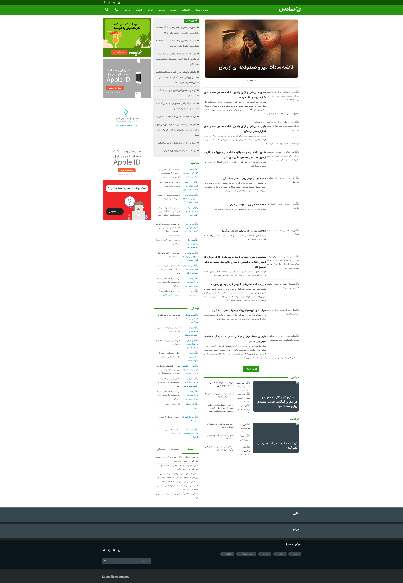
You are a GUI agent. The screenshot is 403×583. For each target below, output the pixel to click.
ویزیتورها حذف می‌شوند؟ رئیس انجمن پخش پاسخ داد (238, 284)
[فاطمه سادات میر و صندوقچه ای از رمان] (251, 49)
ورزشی (127, 10)
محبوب (175, 449)
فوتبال (228, 554)
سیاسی (161, 10)
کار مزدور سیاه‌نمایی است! (169, 291)
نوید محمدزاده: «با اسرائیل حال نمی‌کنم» (277, 445)
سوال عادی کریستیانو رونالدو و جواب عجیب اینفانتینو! (239, 310)
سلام (265, 554)
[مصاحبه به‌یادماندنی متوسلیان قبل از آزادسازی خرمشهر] (243, 450)
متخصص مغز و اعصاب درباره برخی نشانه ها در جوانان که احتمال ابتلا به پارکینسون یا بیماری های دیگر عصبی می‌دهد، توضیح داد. (235, 262)
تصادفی (161, 449)
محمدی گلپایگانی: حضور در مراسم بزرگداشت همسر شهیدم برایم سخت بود (277, 402)
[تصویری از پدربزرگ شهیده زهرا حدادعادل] (243, 438)
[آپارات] (114, 2)
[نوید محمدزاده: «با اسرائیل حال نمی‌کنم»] (276, 438)
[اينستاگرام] (109, 2)
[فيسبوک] (104, 2)
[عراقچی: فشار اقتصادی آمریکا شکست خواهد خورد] (243, 386)
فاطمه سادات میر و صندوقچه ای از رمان (256, 67)
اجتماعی (173, 10)
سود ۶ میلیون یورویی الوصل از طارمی (247, 205)
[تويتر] (109, 551)
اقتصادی (186, 10)
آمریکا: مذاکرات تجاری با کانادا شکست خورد (177, 117)
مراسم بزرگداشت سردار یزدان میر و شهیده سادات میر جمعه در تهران (168, 282)
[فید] (119, 2)
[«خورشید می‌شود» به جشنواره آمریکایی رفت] (243, 427)
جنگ (296, 554)
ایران (280, 554)
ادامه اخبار (251, 368)
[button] (247, 80)
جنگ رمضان (247, 554)
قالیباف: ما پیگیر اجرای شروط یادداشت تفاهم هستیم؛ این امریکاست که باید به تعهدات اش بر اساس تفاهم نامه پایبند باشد (177, 77)
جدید (190, 449)
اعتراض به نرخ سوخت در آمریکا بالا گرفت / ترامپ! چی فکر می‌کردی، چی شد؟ (168, 227)
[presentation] (207, 43)
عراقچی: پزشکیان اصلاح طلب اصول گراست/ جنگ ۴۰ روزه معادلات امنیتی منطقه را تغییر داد (220, 408)
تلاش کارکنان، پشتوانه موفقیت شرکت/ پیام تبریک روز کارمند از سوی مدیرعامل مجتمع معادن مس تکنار (177, 59)
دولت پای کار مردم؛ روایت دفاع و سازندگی (244, 179)
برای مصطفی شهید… (171, 404)
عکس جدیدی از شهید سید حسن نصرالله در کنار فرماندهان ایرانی (168, 269)
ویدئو (295, 529)
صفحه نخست (201, 10)
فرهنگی (138, 10)
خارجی (150, 10)
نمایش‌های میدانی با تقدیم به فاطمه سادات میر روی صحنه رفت (169, 382)
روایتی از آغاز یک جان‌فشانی (169, 417)
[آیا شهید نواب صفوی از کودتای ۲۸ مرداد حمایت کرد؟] (243, 397)
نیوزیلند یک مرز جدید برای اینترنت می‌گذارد (244, 231)
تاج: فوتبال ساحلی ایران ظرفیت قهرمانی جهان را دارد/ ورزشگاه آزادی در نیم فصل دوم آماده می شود (177, 130)
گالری (296, 513)
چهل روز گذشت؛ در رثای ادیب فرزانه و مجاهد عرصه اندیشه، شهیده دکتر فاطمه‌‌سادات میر (168, 369)
